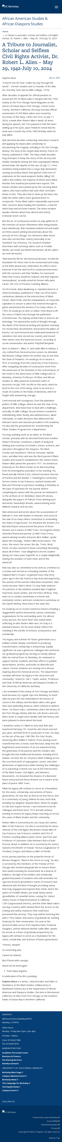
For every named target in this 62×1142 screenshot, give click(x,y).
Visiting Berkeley (11, 1087)
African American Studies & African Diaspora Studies (25, 21)
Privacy (55, 1128)
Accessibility (53, 1121)
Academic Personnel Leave (15, 1052)
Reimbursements (10, 1063)
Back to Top (54, 1138)
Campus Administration (14, 1076)
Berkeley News (10, 1079)
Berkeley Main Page (12, 1072)
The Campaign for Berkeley (16, 1083)
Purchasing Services (12, 1060)
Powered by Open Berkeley (46, 1117)
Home (5, 31)
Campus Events (10, 1090)
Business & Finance (11, 1056)
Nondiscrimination (50, 1124)
